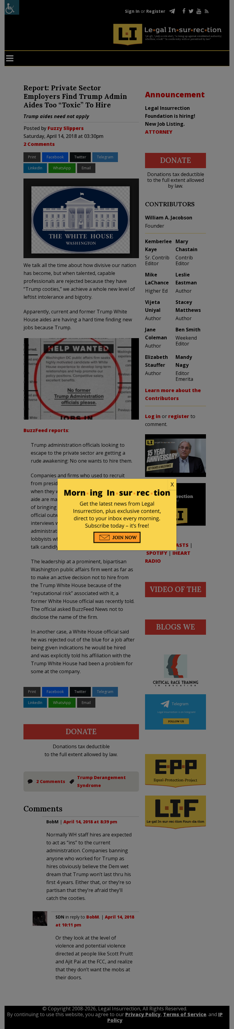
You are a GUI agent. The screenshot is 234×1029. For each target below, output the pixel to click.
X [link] (172, 484)
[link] (117, 484)
